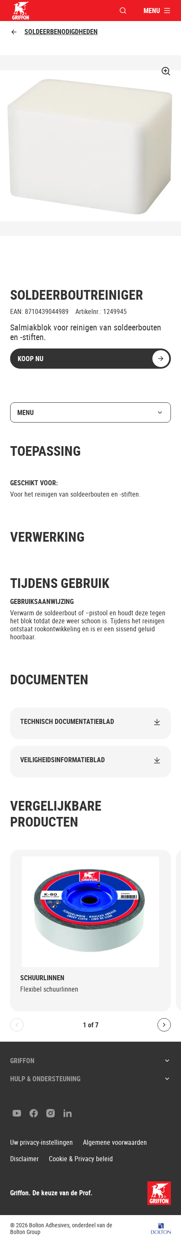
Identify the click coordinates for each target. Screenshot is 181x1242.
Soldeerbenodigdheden (61, 32)
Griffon (22, 1060)
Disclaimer (24, 1159)
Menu (25, 412)
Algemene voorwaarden (115, 1142)
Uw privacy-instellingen (41, 1142)
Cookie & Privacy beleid (81, 1159)
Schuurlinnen (42, 978)
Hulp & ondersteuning (45, 1078)
